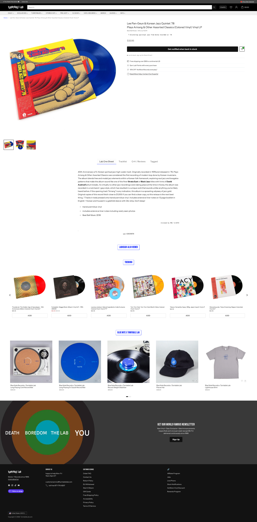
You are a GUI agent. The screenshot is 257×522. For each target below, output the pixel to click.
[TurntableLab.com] (16, 7)
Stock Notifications (174, 484)
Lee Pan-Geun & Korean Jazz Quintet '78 (150, 23)
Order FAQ (87, 473)
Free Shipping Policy (90, 495)
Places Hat (160, 387)
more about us (13, 479)
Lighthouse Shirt (211, 387)
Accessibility (88, 499)
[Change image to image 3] (31, 145)
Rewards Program (174, 492)
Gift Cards (87, 492)
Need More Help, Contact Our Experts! (144, 74)
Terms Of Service (89, 506)
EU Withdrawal (88, 484)
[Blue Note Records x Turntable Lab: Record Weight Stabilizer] (128, 362)
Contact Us (87, 477)
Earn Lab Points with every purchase (143, 65)
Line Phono (171, 481)
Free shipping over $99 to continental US (145, 61)
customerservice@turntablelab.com (59, 482)
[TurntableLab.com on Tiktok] (15, 485)
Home (6, 18)
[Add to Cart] (50, 381)
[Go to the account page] (236, 7)
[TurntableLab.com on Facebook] (9, 485)
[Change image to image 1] (9, 145)
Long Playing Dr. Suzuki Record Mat (72, 387)
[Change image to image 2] (20, 145)
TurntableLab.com (26, 517)
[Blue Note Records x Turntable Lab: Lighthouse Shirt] (226, 362)
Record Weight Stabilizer (117, 387)
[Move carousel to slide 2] (130, 396)
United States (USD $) (18, 513)
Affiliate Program (173, 473)
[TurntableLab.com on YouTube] (18, 485)
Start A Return (88, 488)
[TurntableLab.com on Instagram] (12, 485)
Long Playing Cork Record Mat (21, 387)
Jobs (169, 477)
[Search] (214, 7)
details (251, 1)
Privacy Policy (88, 502)
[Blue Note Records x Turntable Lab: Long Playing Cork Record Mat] (31, 362)
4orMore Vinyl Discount (176, 488)
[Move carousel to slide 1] (127, 396)
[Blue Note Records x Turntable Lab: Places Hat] (177, 362)
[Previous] (8, 366)
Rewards (223, 7)
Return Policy (88, 481)
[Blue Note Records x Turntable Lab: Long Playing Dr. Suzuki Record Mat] (80, 362)
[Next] (249, 366)
